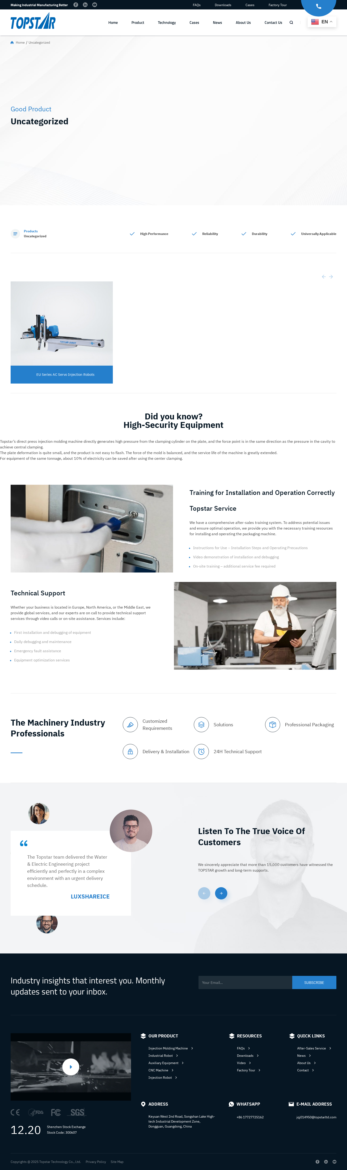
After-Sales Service (311, 1048)
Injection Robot (160, 1077)
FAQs (197, 5)
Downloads (223, 5)
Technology (167, 22)
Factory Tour (278, 5)
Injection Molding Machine (168, 1048)
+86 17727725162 (250, 1117)
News (217, 22)
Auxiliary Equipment (163, 1063)
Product (137, 22)
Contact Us (273, 22)
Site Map (117, 1162)
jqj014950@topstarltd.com (316, 1117)
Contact (303, 1070)
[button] (221, 893)
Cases (249, 5)
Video (241, 1063)
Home (113, 22)
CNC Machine (158, 1070)
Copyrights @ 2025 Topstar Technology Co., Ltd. (46, 1162)
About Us (243, 22)
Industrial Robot (160, 1055)
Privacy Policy (96, 1162)
